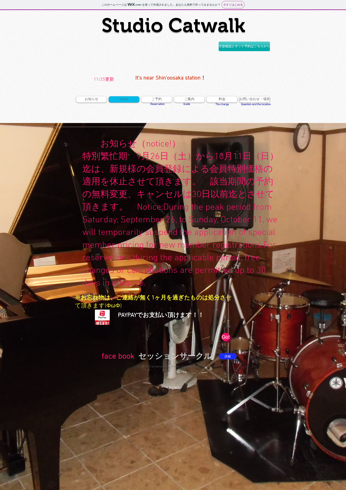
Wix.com (201, 366)
